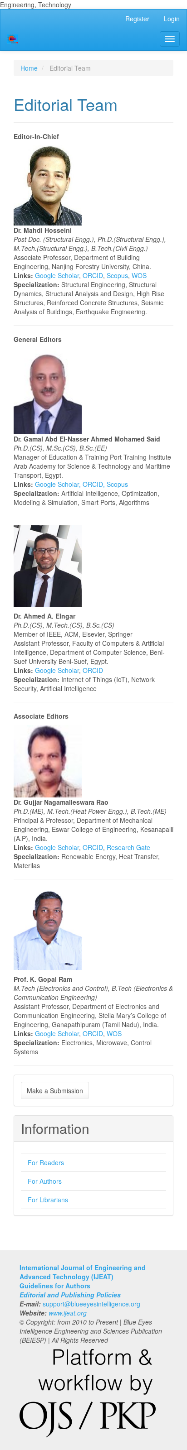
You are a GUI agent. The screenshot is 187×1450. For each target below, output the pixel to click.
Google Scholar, (59, 484)
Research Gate (128, 847)
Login (172, 18)
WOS (139, 275)
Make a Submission (55, 1090)
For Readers (46, 1162)
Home (29, 67)
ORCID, (95, 484)
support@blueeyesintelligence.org (91, 1303)
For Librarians (48, 1199)
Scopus (117, 275)
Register (137, 18)
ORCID (93, 275)
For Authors (45, 1181)
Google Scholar (57, 275)
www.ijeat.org (68, 1312)
